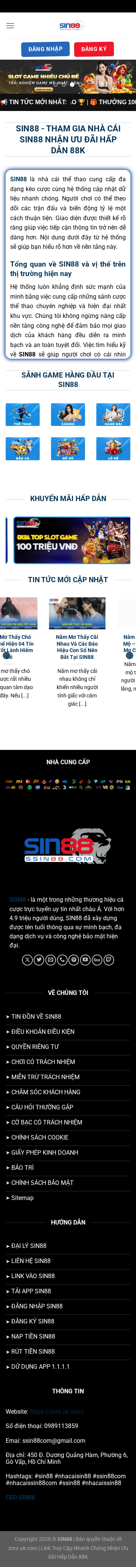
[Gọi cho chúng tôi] (62, 960)
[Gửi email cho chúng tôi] (50, 960)
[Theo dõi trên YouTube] (85, 960)
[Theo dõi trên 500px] (97, 960)
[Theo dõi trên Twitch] (109, 960)
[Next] (129, 656)
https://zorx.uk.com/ (57, 1411)
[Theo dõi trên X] (27, 960)
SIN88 (17, 899)
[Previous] (6, 656)
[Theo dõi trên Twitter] (39, 960)
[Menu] (10, 25)
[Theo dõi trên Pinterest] (73, 960)
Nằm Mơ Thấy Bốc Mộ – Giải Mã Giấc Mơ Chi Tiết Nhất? (37, 643)
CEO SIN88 (20, 1497)
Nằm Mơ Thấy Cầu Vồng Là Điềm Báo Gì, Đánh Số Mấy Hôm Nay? (105, 647)
